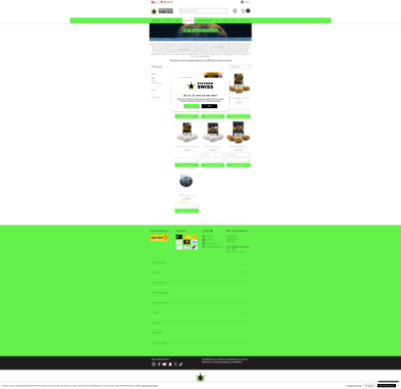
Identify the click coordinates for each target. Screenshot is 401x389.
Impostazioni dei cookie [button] (354, 386)
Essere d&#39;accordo (386, 386)
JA (192, 106)
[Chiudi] (398, 385)
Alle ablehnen (369, 386)
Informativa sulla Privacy (150, 386)
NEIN (209, 106)
